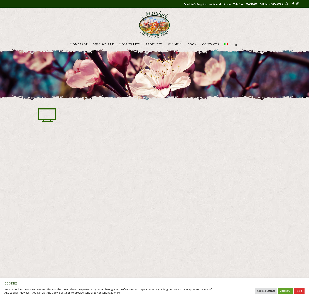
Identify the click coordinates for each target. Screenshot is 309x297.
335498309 (277, 4)
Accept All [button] (285, 290)
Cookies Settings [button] (266, 290)
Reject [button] (299, 290)
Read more (114, 292)
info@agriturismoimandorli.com (211, 4)
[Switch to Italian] (226, 44)
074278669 (251, 4)
